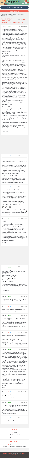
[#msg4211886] (18, 417)
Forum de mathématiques (10, 14)
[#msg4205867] (18, 349)
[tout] (11, 15)
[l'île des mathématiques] (14, 2)
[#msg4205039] (18, 218)
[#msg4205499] (18, 306)
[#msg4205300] (18, 296)
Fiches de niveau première (15, 444)
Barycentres (4, 15)
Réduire (11, 434)
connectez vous (18, 437)
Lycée (18, 14)
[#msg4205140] (18, 267)
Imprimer (15, 432)
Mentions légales (7, 453)
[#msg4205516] (18, 315)
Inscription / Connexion (15, 7)
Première (22, 14)
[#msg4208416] (18, 402)
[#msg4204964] (18, 155)
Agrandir (19, 434)
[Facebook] (22, 19)
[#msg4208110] (18, 391)
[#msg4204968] (18, 186)
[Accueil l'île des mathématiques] (2, 14)
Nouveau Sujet (15, 11)
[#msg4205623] (18, 332)
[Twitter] (24, 19)
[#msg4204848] (18, 26)
